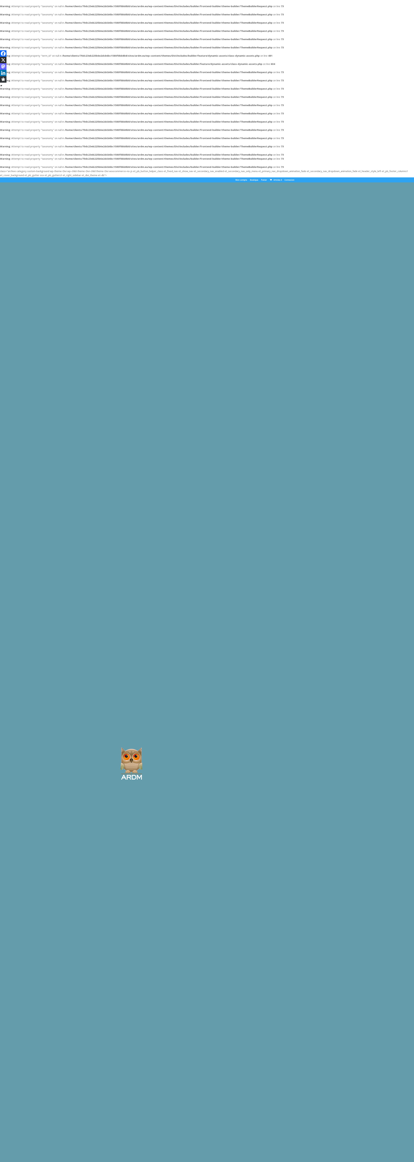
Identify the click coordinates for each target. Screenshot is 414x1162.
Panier (264, 180)
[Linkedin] (3, 73)
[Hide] (1, 85)
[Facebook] (3, 53)
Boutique (254, 180)
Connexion (289, 180)
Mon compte (241, 180)
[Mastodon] (3, 66)
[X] (3, 60)
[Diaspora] (3, 79)
